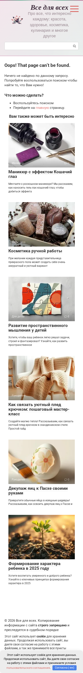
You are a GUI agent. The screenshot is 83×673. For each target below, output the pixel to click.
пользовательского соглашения (28, 667)
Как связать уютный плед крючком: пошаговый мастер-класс (38, 409)
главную (42, 108)
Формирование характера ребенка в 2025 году (34, 566)
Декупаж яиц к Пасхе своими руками (38, 491)
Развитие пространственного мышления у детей (38, 328)
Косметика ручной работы (35, 250)
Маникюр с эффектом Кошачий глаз (40, 174)
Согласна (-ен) (64, 667)
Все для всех (49, 7)
